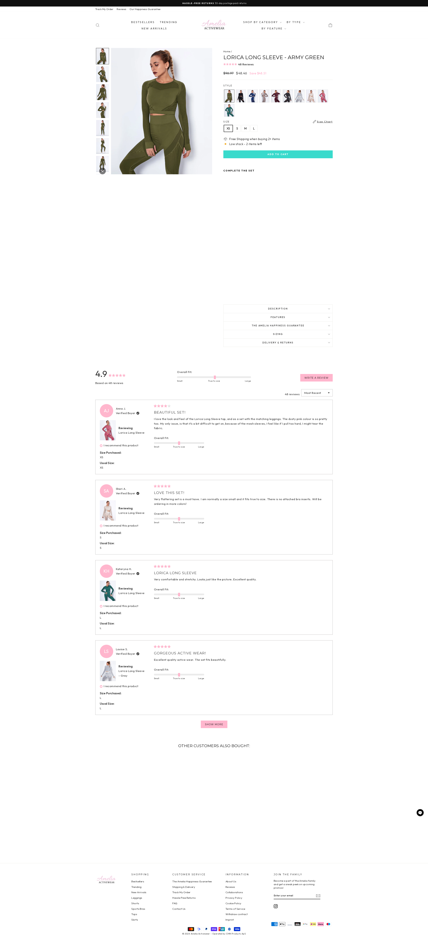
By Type (294, 22)
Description (278, 308)
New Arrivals (154, 28)
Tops (134, 914)
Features (278, 317)
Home (226, 51)
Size (278, 121)
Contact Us (179, 908)
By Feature (272, 28)
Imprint (230, 919)
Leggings (136, 897)
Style (227, 85)
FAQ (174, 903)
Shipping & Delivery (183, 887)
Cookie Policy (233, 903)
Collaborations (234, 892)
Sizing (278, 334)
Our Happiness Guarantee (145, 9)
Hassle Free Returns (184, 897)
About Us (231, 881)
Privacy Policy (234, 897)
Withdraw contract (237, 914)
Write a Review (318, 379)
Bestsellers (143, 22)
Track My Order (104, 9)
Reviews (121, 9)
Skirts (134, 919)
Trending (169, 22)
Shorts (135, 903)
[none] (102, 56)
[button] (278, 64)
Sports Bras (138, 908)
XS (228, 128)
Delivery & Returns (277, 342)
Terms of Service (235, 908)
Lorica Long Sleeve (131, 432)
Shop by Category (261, 22)
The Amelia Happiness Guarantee (278, 325)
